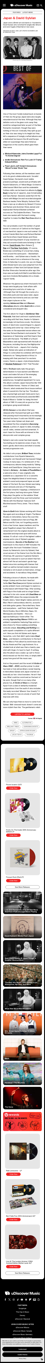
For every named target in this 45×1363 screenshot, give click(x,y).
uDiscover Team (10, 32)
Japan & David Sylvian (27, 730)
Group (12, 730)
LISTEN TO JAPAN (22, 714)
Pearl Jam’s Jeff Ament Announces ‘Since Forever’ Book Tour (20, 167)
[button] (22, 769)
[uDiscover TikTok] (17, 1299)
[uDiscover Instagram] (13, 1299)
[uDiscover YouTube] (21, 1299)
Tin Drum (29, 734)
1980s (15, 722)
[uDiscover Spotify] (26, 1299)
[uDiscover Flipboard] (30, 1299)
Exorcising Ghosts (31, 726)
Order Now (13, 788)
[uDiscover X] (9, 1299)
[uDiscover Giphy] (38, 1299)
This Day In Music (22, 1312)
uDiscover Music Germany (22, 1334)
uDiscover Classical (22, 1319)
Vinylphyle (22, 1308)
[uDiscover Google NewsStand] (34, 1299)
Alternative (26, 722)
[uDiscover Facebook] (5, 1299)
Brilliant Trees (13, 726)
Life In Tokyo (17, 734)
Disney (22, 1315)
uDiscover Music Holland (22, 1338)
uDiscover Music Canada (22, 1331)
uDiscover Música (22, 1327)
